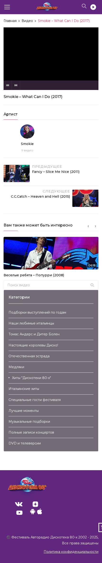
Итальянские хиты (24, 389)
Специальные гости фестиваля (35, 400)
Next (16, 85)
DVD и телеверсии (25, 443)
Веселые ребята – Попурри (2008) (34, 275)
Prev (7, 85)
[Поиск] (92, 285)
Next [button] (95, 226)
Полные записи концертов (31, 432)
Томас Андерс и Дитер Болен (34, 334)
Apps (36, 512)
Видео (27, 21)
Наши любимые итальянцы (31, 323)
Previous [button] (88, 226)
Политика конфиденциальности (71, 552)
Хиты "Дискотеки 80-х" (31, 378)
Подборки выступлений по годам (37, 312)
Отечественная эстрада (29, 356)
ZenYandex (35, 504)
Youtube (19, 512)
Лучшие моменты (24, 411)
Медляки (16, 367)
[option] (51, 258)
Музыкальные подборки (29, 421)
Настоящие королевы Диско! (33, 345)
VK (19, 504)
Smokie (27, 144)
